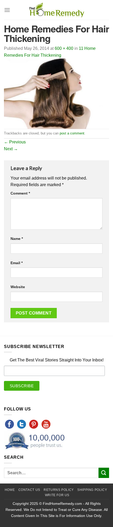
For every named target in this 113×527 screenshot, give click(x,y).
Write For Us (57, 495)
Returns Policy (59, 490)
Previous (15, 142)
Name (17, 238)
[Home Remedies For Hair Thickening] (56, 93)
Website (18, 287)
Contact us (29, 490)
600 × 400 (64, 48)
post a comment (72, 133)
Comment (20, 193)
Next (11, 149)
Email (17, 263)
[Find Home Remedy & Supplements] (56, 10)
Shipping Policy (92, 490)
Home (10, 490)
